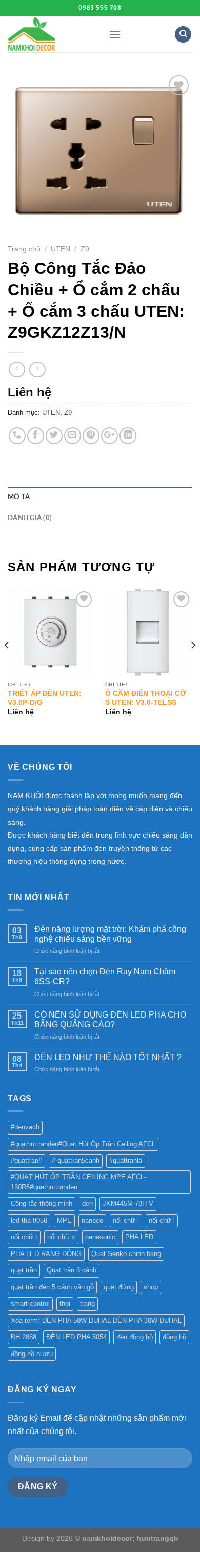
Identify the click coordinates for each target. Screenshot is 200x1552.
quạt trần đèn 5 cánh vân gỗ (52, 1287)
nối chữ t (24, 1237)
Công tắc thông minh (41, 1203)
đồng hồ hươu (32, 1354)
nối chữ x (61, 1237)
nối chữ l (162, 1220)
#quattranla (125, 1160)
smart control (30, 1303)
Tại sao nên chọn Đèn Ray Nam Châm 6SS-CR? (104, 976)
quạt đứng (119, 1287)
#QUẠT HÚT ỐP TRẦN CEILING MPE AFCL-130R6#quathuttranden (78, 1182)
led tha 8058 (29, 1220)
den (87, 1203)
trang (87, 1303)
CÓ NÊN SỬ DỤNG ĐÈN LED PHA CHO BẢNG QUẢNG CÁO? (110, 1019)
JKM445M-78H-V (128, 1203)
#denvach (25, 1127)
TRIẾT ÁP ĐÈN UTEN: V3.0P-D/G (45, 698)
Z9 (85, 249)
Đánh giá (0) (30, 518)
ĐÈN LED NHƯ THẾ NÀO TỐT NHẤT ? (108, 1057)
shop (151, 1287)
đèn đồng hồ (134, 1337)
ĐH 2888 (23, 1337)
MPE (64, 1220)
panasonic (100, 1237)
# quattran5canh (75, 1160)
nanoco (92, 1220)
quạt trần (24, 1270)
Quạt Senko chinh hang (126, 1254)
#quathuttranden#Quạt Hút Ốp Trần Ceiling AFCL (83, 1144)
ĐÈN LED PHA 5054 (76, 1337)
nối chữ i (126, 1220)
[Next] (193, 666)
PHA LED (139, 1237)
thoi (64, 1303)
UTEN (60, 249)
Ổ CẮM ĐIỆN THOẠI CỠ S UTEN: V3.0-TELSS (145, 698)
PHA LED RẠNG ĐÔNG (46, 1254)
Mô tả (19, 497)
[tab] (100, 497)
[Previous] (7, 666)
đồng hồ (174, 1337)
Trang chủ (24, 249)
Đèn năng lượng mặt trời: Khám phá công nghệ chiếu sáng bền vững (110, 934)
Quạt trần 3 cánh (71, 1270)
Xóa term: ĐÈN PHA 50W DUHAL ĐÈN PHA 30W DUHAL (96, 1320)
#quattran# (26, 1160)
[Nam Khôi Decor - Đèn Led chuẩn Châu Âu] (50, 34)
